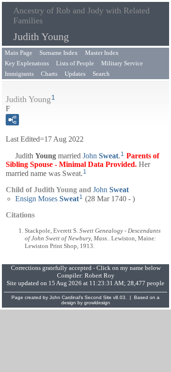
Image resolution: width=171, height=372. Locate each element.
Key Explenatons (27, 63)
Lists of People (75, 63)
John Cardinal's (66, 297)
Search (101, 73)
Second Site (98, 297)
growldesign (97, 302)
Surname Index (58, 52)
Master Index (102, 52)
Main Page (18, 52)
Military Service (122, 63)
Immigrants (19, 73)
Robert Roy (99, 275)
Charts (49, 73)
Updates (75, 73)
